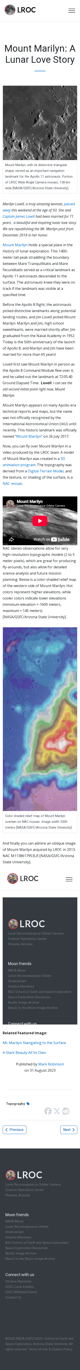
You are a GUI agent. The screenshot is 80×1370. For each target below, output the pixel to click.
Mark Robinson (51, 1064)
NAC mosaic (12, 483)
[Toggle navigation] (72, 11)
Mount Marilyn (15, 244)
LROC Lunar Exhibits (19, 1287)
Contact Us (13, 1297)
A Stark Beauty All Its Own (24, 1052)
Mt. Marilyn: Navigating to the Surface (34, 1042)
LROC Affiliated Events (21, 1292)
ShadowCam (14, 1232)
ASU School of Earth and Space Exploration (37, 1243)
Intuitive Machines (18, 1237)
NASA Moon (14, 1221)
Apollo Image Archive (20, 1253)
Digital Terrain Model (46, 471)
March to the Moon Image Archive (30, 1259)
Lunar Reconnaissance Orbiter (27, 1227)
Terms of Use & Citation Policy (50, 1349)
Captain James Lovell (19, 216)
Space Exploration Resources (26, 1248)
